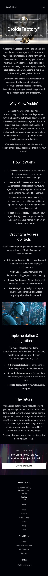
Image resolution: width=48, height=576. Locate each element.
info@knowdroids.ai (24, 565)
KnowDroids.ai (11, 7)
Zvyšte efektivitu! (24, 466)
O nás (24, 530)
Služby (24, 522)
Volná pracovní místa (24, 545)
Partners (24, 553)
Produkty (24, 514)
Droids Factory (24, 518)
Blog (24, 526)
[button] (43, 7)
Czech (24, 499)
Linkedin (24, 541)
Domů (24, 510)
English (24, 497)
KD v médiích (24, 549)
